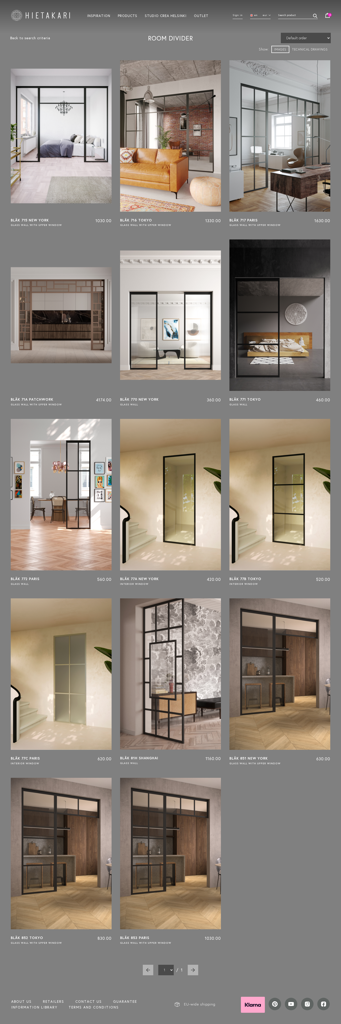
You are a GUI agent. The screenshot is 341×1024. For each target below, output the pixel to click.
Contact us (88, 1001)
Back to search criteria (30, 38)
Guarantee (125, 1001)
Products (127, 15)
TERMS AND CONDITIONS (94, 1007)
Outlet (201, 15)
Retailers (53, 1001)
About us (21, 1001)
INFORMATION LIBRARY (34, 1007)
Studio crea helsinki (165, 15)
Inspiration (98, 15)
